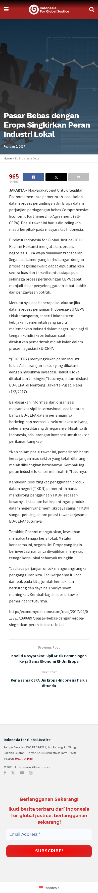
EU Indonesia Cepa (27, 158)
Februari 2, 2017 (14, 146)
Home (8, 158)
